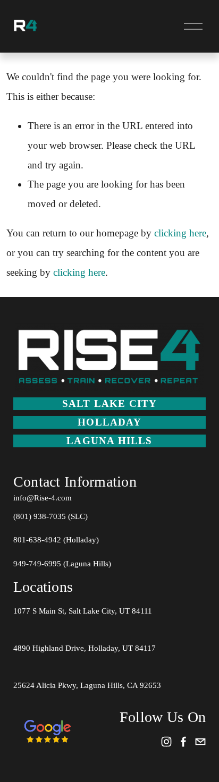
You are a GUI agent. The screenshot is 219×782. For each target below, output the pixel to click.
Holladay (109, 422)
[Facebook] (183, 741)
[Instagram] (166, 741)
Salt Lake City (109, 403)
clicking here (180, 233)
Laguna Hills (109, 440)
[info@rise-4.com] (200, 741)
